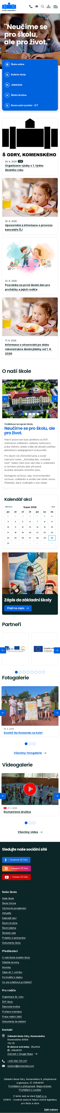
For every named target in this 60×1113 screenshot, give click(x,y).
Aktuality (6, 913)
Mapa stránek (43, 1086)
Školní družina (9, 923)
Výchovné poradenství (14, 908)
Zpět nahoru (51, 1109)
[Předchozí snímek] (5, 399)
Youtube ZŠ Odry (20, 877)
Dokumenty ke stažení (14, 1021)
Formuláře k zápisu (12, 977)
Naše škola (8, 898)
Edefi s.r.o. (41, 1096)
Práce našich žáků (12, 1016)
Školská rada (9, 933)
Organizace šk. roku (12, 996)
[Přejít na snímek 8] (44, 672)
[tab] (22, 414)
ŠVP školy (7, 1001)
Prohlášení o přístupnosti (21, 1086)
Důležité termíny (10, 962)
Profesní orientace (12, 1011)
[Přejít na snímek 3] (24, 672)
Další (53, 507)
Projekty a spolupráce (14, 937)
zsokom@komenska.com (36, 6)
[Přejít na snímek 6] (36, 672)
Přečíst (30, 166)
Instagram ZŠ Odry (19, 868)
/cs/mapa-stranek (48, 6)
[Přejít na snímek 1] (16, 672)
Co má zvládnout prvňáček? (17, 982)
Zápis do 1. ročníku (12, 972)
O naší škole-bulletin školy (16, 957)
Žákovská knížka (11, 1006)
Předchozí (8, 507)
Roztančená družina (17, 812)
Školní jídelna (9, 928)
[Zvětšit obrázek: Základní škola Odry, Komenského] (30, 399)
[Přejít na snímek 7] (40, 672)
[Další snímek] (55, 399)
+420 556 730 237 (30, 6)
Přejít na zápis (15, 608)
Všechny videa (28, 832)
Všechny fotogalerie (28, 753)
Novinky (6, 967)
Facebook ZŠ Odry (19, 860)
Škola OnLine (9, 903)
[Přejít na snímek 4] (28, 672)
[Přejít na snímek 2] (20, 672)
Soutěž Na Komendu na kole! (23, 732)
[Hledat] (42, 6)
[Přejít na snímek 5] (32, 672)
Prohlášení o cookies (30, 1089)
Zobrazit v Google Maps (20, 1054)
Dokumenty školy (11, 942)
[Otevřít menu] (55, 6)
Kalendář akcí (9, 918)
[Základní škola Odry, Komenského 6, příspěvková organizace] (9, 6)
